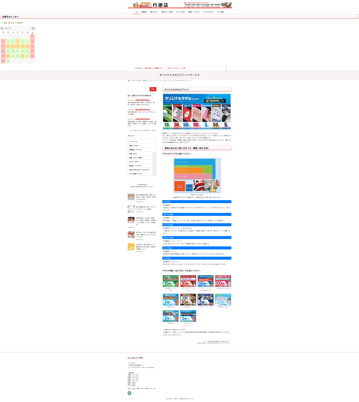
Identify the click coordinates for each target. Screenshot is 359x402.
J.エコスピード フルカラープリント (188, 324)
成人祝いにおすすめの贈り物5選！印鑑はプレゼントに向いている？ (146, 234)
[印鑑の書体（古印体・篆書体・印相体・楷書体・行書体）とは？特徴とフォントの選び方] (131, 220)
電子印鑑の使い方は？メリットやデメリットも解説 (146, 208)
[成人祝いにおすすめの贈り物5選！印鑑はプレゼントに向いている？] (131, 234)
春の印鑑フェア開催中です (154, 68)
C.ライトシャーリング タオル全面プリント (206, 289)
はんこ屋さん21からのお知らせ (142, 100)
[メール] (129, 393)
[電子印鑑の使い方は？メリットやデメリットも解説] (131, 209)
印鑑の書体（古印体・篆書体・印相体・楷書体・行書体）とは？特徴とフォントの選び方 (142, 124)
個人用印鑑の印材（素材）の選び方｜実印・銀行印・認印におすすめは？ (146, 197)
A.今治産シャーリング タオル (171, 289)
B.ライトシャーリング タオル (188, 289)
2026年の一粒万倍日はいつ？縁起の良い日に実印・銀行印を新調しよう (146, 247)
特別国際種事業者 (142, 184)
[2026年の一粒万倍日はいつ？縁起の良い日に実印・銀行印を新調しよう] (131, 247)
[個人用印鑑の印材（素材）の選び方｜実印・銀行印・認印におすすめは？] (131, 197)
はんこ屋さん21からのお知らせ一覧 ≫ (143, 130)
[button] (175, 68)
